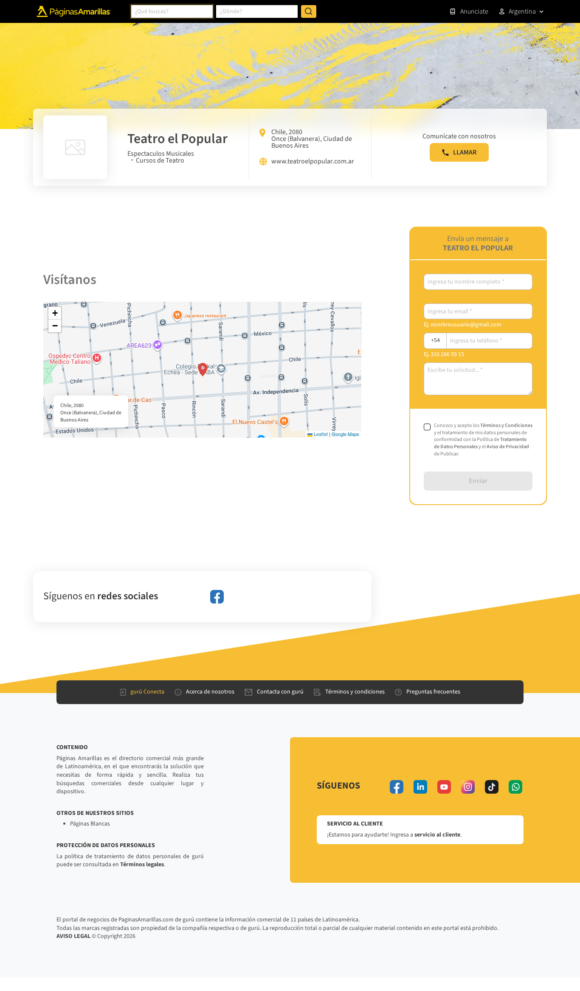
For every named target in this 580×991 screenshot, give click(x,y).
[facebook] (216, 596)
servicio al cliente (437, 835)
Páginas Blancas (90, 824)
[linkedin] (420, 787)
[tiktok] (491, 787)
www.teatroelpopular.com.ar (312, 161)
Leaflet (320, 433)
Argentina (522, 11)
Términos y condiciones (355, 692)
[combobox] (172, 11)
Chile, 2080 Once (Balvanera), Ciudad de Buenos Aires (311, 139)
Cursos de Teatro (160, 160)
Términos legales (142, 864)
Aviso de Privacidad (508, 446)
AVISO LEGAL (73, 936)
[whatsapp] (515, 787)
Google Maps (345, 433)
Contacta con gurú (280, 692)
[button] (203, 369)
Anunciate (474, 11)
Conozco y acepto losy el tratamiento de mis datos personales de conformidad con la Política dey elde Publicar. (483, 440)
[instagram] (468, 787)
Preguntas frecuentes (433, 692)
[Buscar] (308, 11)
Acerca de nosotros (210, 692)
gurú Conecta (147, 692)
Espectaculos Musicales (160, 153)
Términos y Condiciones (506, 425)
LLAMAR (464, 152)
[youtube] (444, 787)
